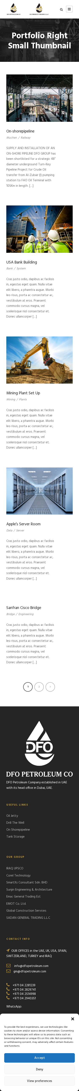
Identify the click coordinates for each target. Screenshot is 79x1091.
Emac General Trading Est (23, 896)
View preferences (39, 1081)
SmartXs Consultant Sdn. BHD (26, 882)
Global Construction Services (26, 910)
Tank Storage (15, 836)
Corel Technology (18, 875)
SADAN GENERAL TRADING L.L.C (28, 917)
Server (20, 530)
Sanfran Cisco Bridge (23, 608)
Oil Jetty (12, 815)
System (20, 268)
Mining (10, 399)
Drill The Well (15, 822)
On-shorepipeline (20, 131)
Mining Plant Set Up (23, 393)
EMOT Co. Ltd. (16, 903)
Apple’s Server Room (23, 524)
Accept (39, 1058)
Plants (23, 399)
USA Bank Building (21, 262)
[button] (73, 1019)
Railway (25, 137)
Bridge (10, 614)
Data (9, 530)
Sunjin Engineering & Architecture (29, 889)
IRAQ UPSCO (14, 868)
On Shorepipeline (18, 829)
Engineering (25, 614)
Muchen (11, 137)
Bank (9, 268)
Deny (39, 1069)
